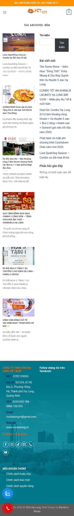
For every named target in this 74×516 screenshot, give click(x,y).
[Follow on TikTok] (18, 444)
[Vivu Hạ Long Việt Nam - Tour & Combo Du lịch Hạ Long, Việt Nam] (37, 12)
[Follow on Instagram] (12, 444)
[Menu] (5, 12)
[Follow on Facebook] (6, 444)
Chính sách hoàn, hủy (18, 474)
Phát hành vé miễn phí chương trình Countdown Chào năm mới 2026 (54, 143)
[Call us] (30, 444)
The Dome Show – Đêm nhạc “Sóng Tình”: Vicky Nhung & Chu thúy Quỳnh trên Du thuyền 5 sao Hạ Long (54, 75)
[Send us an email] (24, 444)
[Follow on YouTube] (6, 452)
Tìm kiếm (45, 35)
